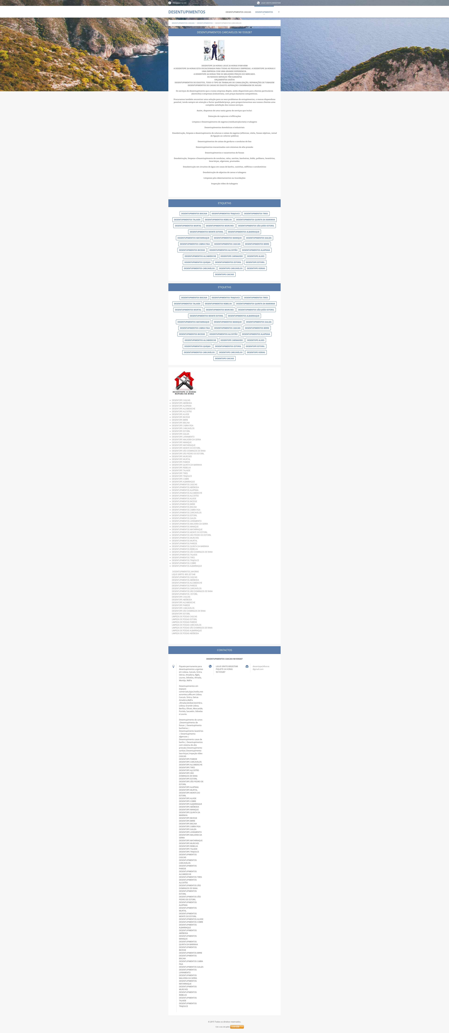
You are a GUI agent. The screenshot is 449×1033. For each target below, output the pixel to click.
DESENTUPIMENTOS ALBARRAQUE (243, 232)
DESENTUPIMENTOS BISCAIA (194, 213)
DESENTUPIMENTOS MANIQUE (228, 238)
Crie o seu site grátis (223, 1027)
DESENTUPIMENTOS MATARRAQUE (193, 238)
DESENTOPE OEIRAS (256, 268)
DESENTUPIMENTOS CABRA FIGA (195, 244)
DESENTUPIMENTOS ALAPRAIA (256, 250)
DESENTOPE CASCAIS (224, 274)
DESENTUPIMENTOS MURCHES (220, 225)
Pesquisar (169, 3)
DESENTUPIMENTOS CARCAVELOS (199, 268)
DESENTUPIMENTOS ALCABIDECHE (200, 256)
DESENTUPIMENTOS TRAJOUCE (226, 213)
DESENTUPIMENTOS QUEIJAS (197, 262)
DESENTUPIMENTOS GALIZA (259, 238)
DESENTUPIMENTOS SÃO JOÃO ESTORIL (256, 225)
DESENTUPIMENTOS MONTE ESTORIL (206, 232)
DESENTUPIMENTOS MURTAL (188, 225)
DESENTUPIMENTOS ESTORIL (228, 262)
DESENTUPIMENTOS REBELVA (218, 219)
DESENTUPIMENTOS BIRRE (257, 244)
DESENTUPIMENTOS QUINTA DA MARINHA (255, 219)
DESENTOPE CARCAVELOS (231, 268)
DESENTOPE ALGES (255, 256)
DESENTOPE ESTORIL (255, 262)
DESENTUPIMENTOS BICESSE (192, 250)
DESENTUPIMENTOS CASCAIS (238, 12)
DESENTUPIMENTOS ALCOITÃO (223, 250)
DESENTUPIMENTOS (264, 12)
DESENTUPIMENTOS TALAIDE (187, 219)
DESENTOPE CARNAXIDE (232, 256)
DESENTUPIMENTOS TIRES (256, 213)
